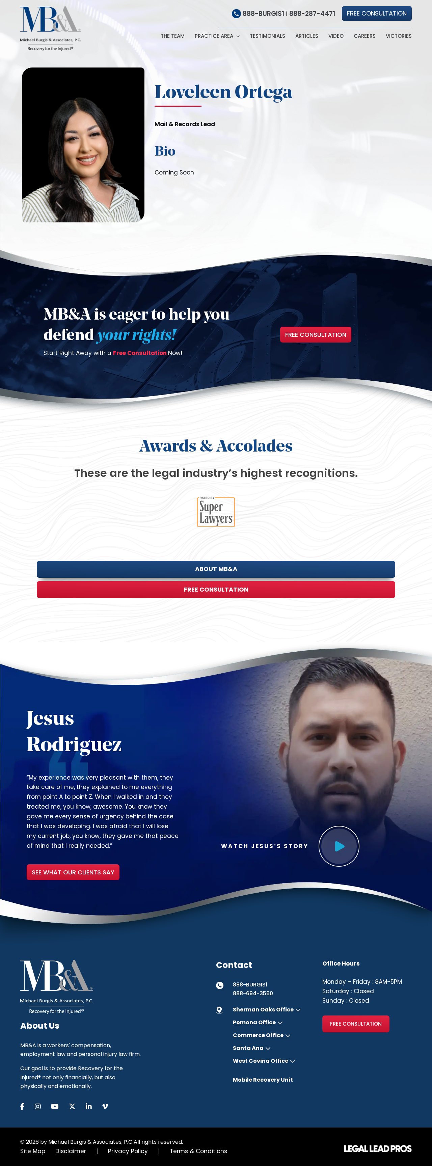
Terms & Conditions (198, 1151)
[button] (377, 13)
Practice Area (214, 36)
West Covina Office (260, 1061)
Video (336, 36)
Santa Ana (248, 1048)
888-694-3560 (253, 993)
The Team (173, 36)
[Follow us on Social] (27, 1106)
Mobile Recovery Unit (263, 1080)
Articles (306, 36)
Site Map (32, 1151)
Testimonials (267, 36)
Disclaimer (70, 1151)
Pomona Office (254, 1022)
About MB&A (216, 569)
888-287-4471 (312, 13)
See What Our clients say (73, 872)
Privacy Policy (128, 1151)
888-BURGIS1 (263, 13)
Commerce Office (258, 1035)
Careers (365, 36)
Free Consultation (315, 334)
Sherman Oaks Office (263, 1009)
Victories (399, 36)
